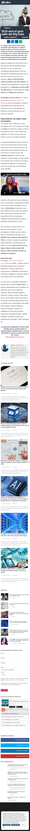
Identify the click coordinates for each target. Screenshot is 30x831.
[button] (28, 2)
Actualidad (13, 624)
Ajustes (23, 824)
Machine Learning (18, 789)
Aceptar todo (6, 824)
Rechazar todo (15, 824)
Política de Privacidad (17, 680)
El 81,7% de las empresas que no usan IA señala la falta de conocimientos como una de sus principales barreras (15, 425)
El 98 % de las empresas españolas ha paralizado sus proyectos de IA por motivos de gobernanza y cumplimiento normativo (14, 498)
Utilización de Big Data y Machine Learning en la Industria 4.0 (18, 779)
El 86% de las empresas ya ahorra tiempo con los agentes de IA (19, 595)
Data (14, 789)
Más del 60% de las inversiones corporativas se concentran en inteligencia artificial (19, 613)
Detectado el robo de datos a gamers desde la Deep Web (16, 792)
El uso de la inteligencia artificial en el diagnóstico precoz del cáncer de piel (16, 785)
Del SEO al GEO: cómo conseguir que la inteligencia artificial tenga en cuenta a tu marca (13, 570)
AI (11, 597)
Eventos (7, 28)
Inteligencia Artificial (21, 643)
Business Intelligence (18, 767)
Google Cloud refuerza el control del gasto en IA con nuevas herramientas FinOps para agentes (15, 388)
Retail (14, 769)
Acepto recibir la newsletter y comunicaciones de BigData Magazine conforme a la (14, 679)
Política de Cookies (13, 822)
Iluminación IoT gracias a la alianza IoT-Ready (17, 798)
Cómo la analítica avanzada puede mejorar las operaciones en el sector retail (18, 765)
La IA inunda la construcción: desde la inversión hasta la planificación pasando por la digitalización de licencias (18, 631)
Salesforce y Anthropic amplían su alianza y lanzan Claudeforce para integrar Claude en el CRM (15, 462)
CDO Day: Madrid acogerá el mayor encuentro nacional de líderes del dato (18, 622)
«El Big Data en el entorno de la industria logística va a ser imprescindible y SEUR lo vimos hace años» (18, 773)
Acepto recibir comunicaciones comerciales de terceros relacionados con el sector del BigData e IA (14, 684)
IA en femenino (14, 643)
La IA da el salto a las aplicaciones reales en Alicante (19, 604)
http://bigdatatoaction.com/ (15, 337)
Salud (24, 789)
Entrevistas (16, 776)
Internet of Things (21, 781)
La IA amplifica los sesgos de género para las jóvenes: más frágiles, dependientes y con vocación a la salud (19, 640)
